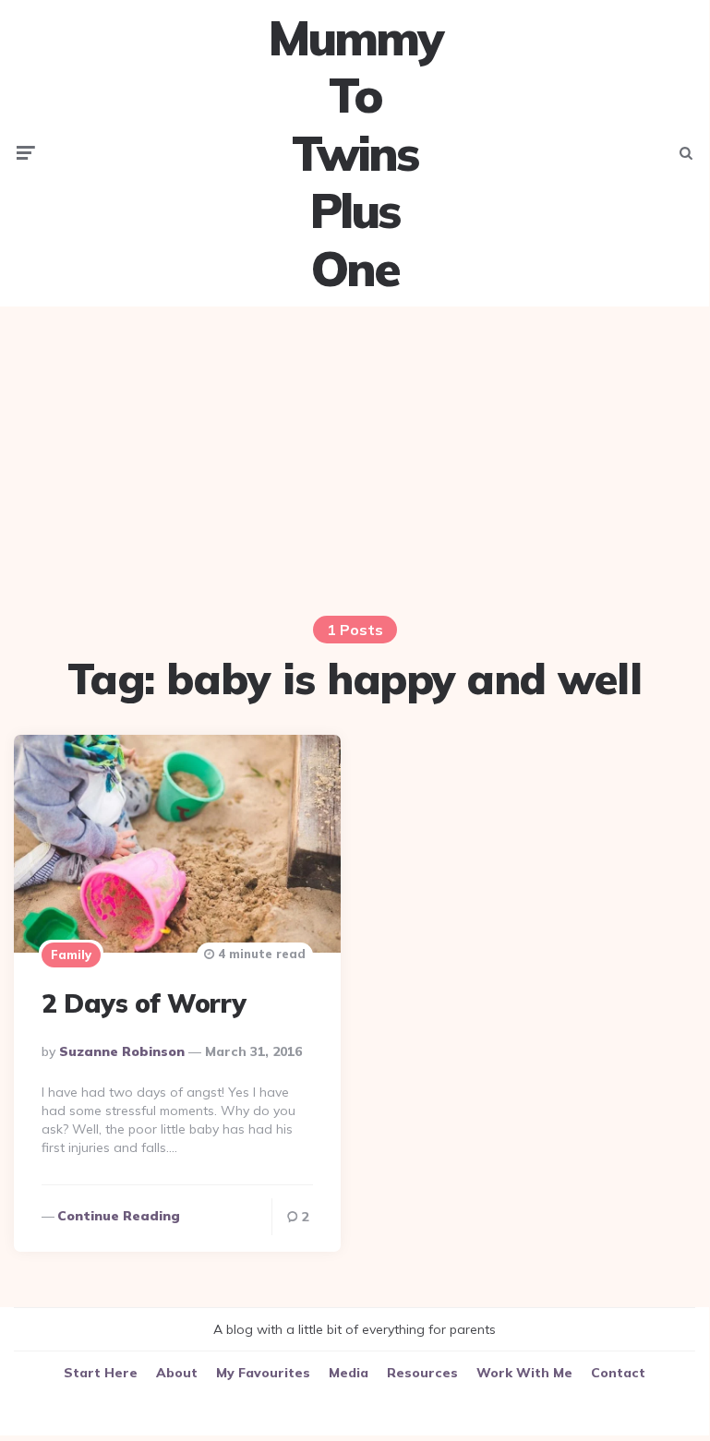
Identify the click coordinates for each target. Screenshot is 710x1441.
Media (348, 1372)
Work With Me (524, 1372)
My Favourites (263, 1372)
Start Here (101, 1372)
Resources (422, 1372)
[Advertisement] (354, 449)
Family (71, 954)
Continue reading (118, 1215)
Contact (618, 1372)
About (177, 1372)
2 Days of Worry (144, 1003)
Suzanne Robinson (122, 1051)
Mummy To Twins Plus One (354, 153)
